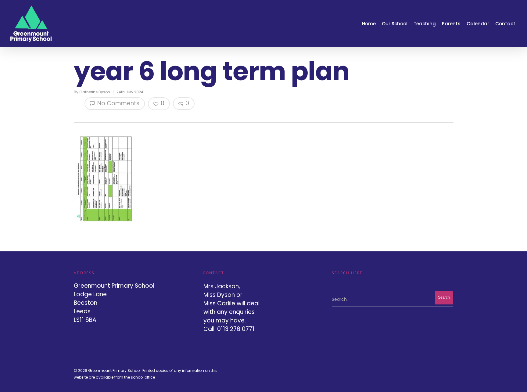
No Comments (117, 103)
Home (369, 23)
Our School (394, 23)
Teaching (425, 23)
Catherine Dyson (94, 92)
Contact (505, 23)
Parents (451, 23)
